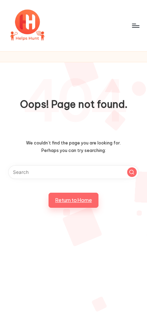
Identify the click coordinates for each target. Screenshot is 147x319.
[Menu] (135, 25)
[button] (132, 172)
